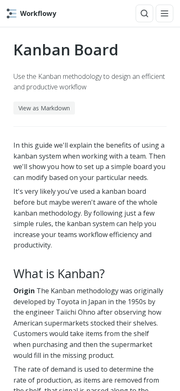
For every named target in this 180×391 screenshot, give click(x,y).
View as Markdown (44, 108)
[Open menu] (164, 13)
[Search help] (144, 13)
